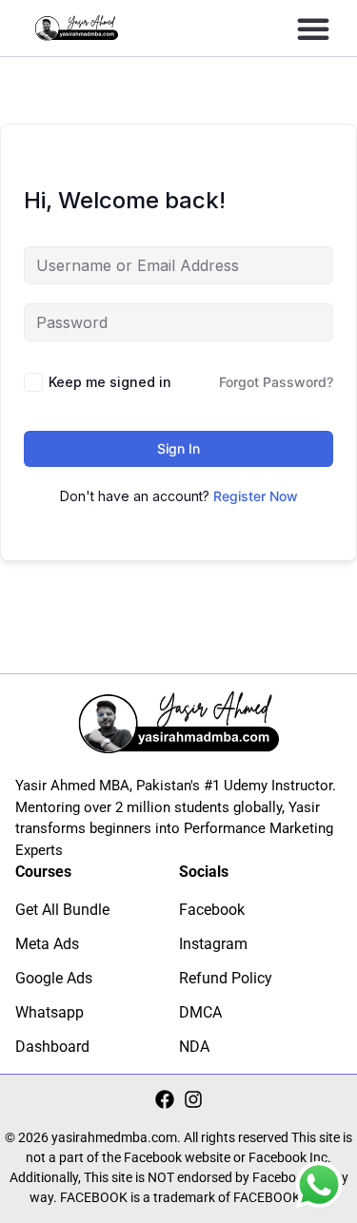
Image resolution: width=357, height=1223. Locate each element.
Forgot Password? (276, 382)
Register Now (255, 496)
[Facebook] (164, 1099)
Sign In (178, 448)
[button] (313, 28)
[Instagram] (193, 1099)
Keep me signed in (110, 382)
